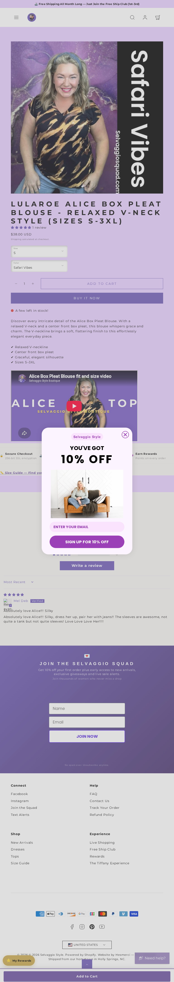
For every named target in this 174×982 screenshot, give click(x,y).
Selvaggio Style (87, 436)
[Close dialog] (125, 434)
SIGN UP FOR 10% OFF (87, 542)
